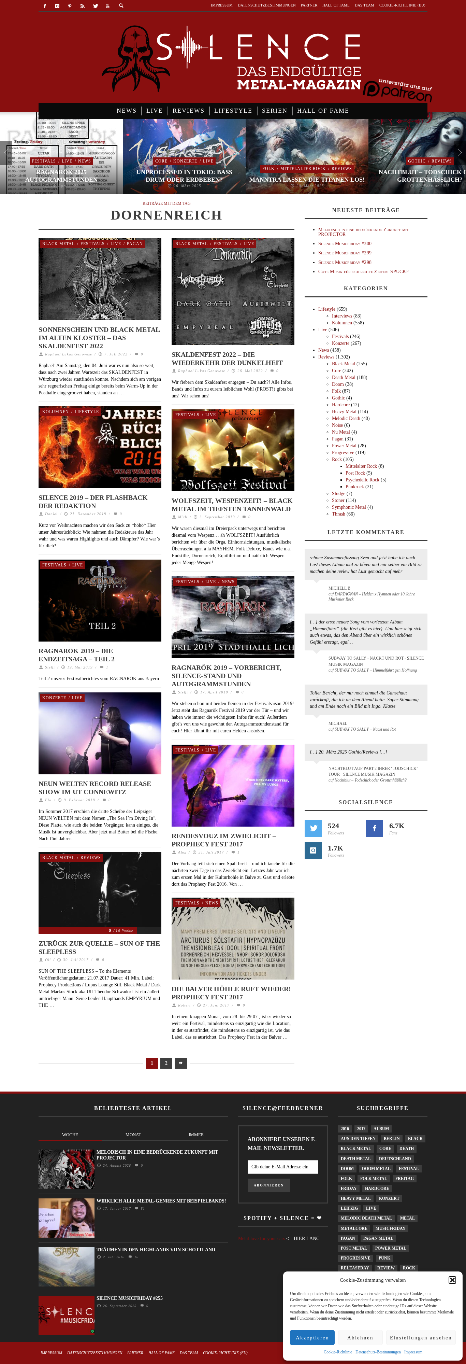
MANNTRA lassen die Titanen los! (307, 179)
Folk (268, 168)
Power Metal (344, 445)
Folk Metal (373, 1178)
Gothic (417, 161)
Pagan (135, 243)
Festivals (44, 161)
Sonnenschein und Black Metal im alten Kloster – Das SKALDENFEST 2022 (99, 338)
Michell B (339, 588)
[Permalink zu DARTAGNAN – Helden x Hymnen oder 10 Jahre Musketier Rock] (318, 592)
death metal (356, 1158)
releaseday (355, 1268)
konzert (389, 1198)
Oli (48, 960)
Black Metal (58, 243)
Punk (384, 1258)
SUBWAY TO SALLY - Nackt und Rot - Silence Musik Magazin (376, 661)
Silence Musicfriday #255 (130, 1298)
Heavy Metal (344, 411)
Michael (338, 723)
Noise (337, 425)
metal (407, 1218)
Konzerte (185, 161)
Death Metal (343, 377)
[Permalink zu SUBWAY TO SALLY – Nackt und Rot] (318, 727)
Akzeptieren (312, 1337)
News (84, 161)
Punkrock (355, 486)
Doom (338, 384)
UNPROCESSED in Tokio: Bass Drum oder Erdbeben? (184, 176)
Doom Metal (376, 1168)
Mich (182, 517)
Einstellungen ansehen (421, 1337)
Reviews (342, 168)
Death (406, 1148)
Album (381, 1128)
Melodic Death (346, 418)
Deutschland (395, 1158)
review (386, 1268)
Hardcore (341, 404)
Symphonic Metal (349, 507)
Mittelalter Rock (303, 168)
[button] (452, 1280)
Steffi (50, 667)
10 (135, 1257)
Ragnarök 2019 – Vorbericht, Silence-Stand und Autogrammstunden (226, 676)
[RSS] (82, 6)
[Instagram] (57, 6)
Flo (48, 800)
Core (161, 161)
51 (142, 1208)
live (371, 1208)
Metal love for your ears (261, 1238)
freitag (404, 1178)
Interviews (342, 316)
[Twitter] (95, 6)
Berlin (392, 1138)
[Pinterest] (70, 6)
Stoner (338, 500)
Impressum (413, 1352)
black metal (356, 1148)
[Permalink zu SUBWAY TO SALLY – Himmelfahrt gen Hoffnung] (318, 662)
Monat (133, 1134)
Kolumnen (55, 411)
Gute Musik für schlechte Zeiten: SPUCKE (363, 271)
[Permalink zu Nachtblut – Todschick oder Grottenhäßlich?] (318, 772)
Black (415, 1138)
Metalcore (354, 1228)
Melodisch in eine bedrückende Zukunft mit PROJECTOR (363, 232)
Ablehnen (360, 1337)
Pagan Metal (378, 1238)
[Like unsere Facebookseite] (374, 828)
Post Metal (354, 1248)
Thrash (338, 514)
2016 (345, 1128)
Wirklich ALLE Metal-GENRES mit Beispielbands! (161, 1201)
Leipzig (349, 1208)
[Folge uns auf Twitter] (313, 828)
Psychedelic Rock (362, 479)
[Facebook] (45, 6)
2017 (361, 1128)
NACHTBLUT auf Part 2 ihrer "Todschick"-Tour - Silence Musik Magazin (374, 771)
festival (409, 1168)
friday (349, 1188)
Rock (337, 459)
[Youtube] (107, 6)
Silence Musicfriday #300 (345, 243)
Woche (70, 1134)
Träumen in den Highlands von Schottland (156, 1249)
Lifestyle (87, 411)
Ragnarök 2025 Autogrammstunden (61, 176)
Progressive (343, 452)
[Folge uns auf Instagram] (313, 850)
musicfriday (391, 1228)
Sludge (338, 493)
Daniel (51, 514)
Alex (182, 852)
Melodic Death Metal (366, 1218)
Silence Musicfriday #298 (345, 262)
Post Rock (355, 473)
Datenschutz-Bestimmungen (378, 1352)
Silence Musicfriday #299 (345, 252)
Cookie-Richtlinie (338, 1352)
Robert (184, 1005)
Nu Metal (341, 432)
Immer (196, 1134)
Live (67, 161)
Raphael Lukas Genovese (68, 354)
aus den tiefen (358, 1138)
